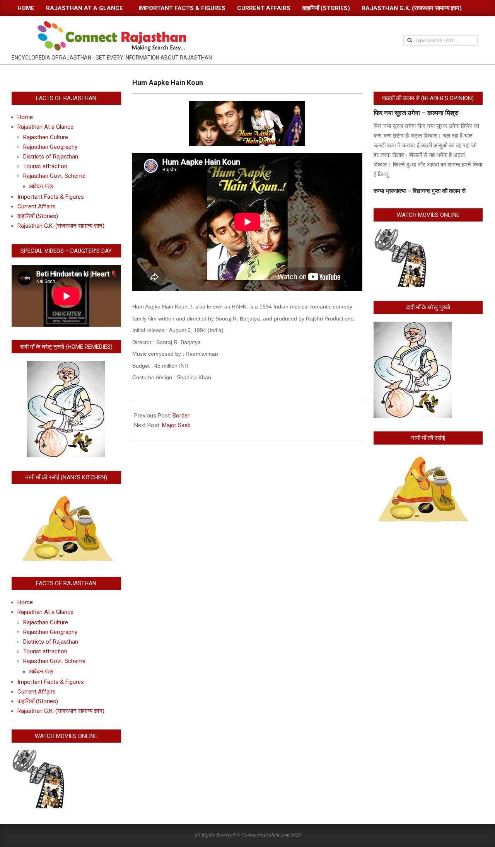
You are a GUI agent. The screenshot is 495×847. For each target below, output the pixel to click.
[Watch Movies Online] (41, 755)
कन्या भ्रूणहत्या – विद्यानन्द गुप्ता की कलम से (420, 190)
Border (180, 415)
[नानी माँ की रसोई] (422, 456)
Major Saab (176, 425)
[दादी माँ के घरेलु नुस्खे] (413, 326)
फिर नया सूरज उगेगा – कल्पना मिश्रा (416, 113)
